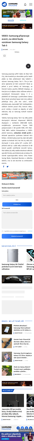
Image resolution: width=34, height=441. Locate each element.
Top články (18, 347)
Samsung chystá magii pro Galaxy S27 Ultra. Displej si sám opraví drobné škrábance (23, 355)
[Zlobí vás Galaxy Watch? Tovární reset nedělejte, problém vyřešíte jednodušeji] (7, 370)
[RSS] (30, 428)
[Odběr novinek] (25, 4)
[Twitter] (22, 428)
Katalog (23, 20)
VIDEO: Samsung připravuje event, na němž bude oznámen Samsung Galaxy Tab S (15, 40)
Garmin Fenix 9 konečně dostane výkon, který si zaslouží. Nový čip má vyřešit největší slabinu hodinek (22, 341)
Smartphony (18, 333)
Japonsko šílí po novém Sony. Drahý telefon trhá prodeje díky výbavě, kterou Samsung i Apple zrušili (12, 413)
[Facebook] (18, 428)
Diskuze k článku (8, 184)
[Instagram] (26, 428)
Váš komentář (6, 208)
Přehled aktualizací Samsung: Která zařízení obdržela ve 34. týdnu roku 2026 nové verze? (23, 328)
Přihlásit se (17, 204)
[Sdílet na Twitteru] (7, 167)
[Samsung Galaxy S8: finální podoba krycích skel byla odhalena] (13, 255)
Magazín (11, 20)
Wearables (18, 374)
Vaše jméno (5, 191)
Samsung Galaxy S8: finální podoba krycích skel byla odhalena (13, 266)
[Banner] (17, 436)
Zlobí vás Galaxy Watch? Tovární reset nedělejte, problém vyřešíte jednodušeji (22, 369)
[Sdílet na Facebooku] (3, 167)
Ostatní (5, 49)
